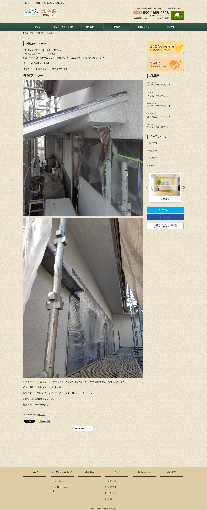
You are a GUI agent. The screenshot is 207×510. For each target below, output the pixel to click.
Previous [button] (146, 187)
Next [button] (184, 187)
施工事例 (40, 33)
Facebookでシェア (165, 217)
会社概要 (171, 472)
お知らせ (153, 165)
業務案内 (89, 472)
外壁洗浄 (153, 158)
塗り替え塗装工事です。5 (158, 125)
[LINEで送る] (45, 421)
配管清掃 (153, 150)
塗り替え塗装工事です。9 (158, 83)
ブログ (32, 33)
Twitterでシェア (166, 210)
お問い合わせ (144, 472)
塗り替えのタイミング (62, 489)
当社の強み (58, 481)
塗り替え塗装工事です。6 (158, 115)
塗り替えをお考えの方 (62, 472)
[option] (165, 187)
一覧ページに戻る (83, 428)
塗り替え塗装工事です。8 (158, 94)
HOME (25, 33)
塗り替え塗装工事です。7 (158, 104)
